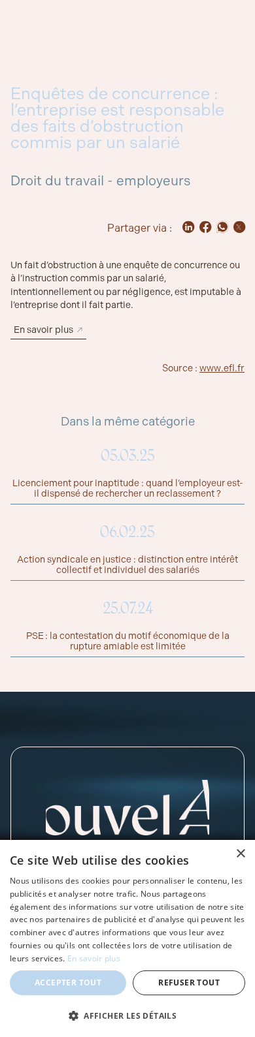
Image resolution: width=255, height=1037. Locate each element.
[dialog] (127, 938)
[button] (127, 1015)
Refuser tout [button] (189, 982)
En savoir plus (93, 958)
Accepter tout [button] (68, 982)
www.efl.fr (222, 368)
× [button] (240, 854)
